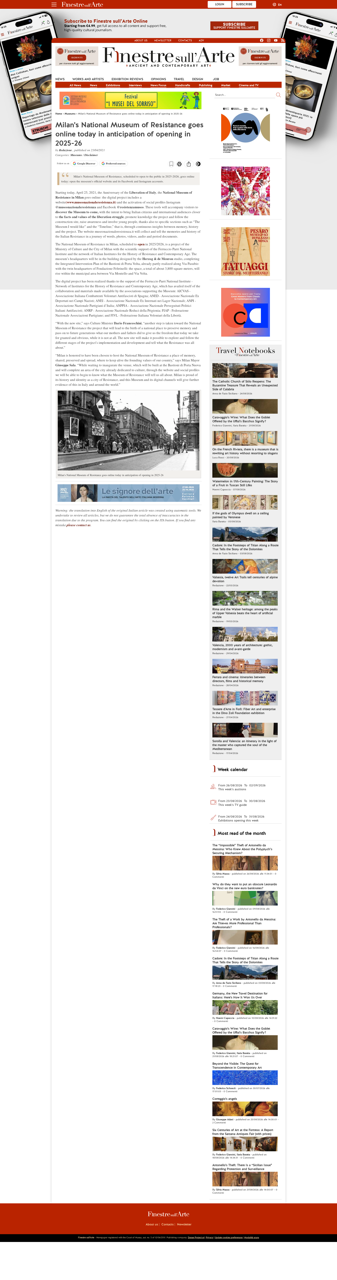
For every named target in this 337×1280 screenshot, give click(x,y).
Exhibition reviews (127, 79)
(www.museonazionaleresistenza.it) (91, 202)
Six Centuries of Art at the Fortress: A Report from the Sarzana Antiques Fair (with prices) (242, 1132)
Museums (76, 155)
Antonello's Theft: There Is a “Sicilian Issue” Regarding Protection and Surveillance (242, 1167)
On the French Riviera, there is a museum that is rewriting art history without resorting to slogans (245, 451)
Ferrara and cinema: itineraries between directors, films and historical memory (238, 679)
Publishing (205, 85)
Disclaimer (91, 155)
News (60, 79)
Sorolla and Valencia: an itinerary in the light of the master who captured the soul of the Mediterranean (244, 745)
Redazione (66, 150)
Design (197, 79)
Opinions (158, 79)
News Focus (158, 85)
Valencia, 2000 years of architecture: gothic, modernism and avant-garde (242, 647)
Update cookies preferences (229, 1237)
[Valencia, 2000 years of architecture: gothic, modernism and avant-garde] (245, 634)
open (141, 244)
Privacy (209, 1237)
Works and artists (88, 79)
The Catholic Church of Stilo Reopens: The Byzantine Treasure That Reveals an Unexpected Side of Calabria (245, 385)
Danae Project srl (196, 1237)
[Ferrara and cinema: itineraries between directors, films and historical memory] (245, 666)
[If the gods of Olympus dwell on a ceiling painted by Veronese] (245, 503)
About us (140, 40)
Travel (179, 79)
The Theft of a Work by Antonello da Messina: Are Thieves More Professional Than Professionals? (244, 923)
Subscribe (244, 4)
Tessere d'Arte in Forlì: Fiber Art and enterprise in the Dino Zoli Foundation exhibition (244, 711)
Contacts (185, 40)
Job (216, 79)
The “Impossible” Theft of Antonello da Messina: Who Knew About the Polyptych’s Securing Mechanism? (242, 849)
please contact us (79, 525)
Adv (201, 40)
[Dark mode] (198, 165)
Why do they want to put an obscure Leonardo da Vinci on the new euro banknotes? (244, 886)
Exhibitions (113, 85)
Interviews (135, 85)
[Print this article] (179, 164)
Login (219, 4)
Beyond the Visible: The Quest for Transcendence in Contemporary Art (237, 1066)
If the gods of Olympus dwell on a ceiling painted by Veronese (240, 515)
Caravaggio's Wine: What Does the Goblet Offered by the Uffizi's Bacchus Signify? (241, 419)
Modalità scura (251, 1237)
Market (225, 85)
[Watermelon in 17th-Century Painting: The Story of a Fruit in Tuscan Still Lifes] (245, 471)
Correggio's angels (224, 1099)
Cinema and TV (249, 85)
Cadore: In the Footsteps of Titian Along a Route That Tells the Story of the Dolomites (245, 547)
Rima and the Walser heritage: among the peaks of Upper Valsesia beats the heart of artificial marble (245, 613)
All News (75, 85)
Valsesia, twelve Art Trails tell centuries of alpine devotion (245, 579)
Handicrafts (182, 85)
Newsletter (162, 40)
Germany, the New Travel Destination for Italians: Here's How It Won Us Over (239, 995)
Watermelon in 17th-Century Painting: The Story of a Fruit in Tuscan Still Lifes (245, 483)
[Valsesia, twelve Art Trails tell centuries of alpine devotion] (245, 567)
